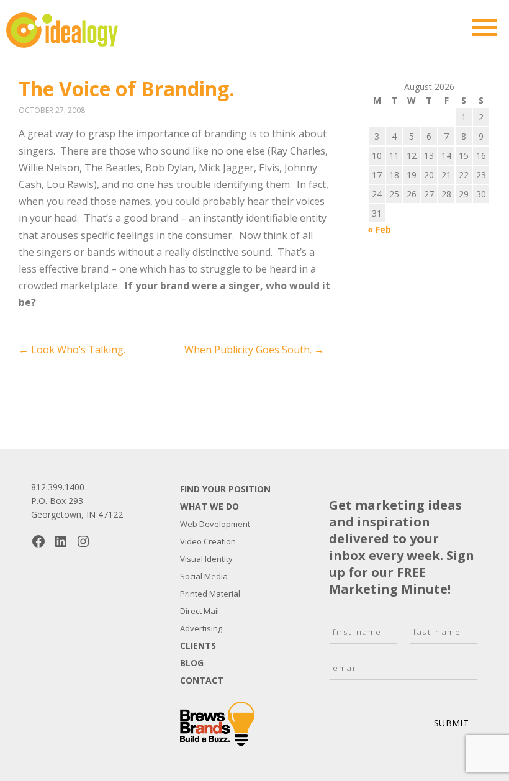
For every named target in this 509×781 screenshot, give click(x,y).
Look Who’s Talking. (72, 349)
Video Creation (208, 541)
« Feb (379, 229)
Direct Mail (199, 610)
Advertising (201, 628)
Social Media (204, 576)
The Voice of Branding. (127, 88)
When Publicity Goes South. (254, 349)
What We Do (209, 506)
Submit (451, 723)
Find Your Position (225, 489)
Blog (192, 663)
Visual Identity (206, 558)
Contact (201, 680)
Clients (198, 645)
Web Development (215, 524)
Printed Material (210, 593)
